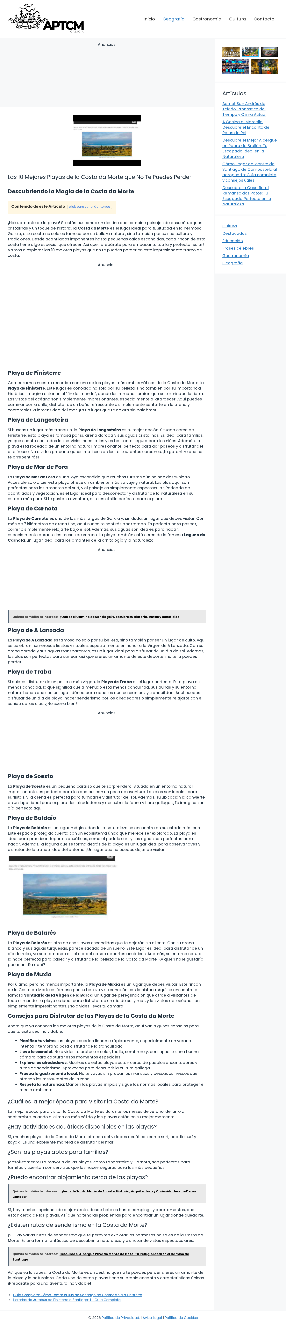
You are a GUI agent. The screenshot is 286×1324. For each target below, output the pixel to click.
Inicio (149, 19)
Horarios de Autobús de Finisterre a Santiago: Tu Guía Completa (67, 1300)
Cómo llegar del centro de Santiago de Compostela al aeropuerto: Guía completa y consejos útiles (249, 172)
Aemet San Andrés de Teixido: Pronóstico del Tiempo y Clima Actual (244, 109)
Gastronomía (206, 19)
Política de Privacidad (120, 1317)
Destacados (234, 233)
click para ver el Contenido (89, 206)
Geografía (174, 19)
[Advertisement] (107, 75)
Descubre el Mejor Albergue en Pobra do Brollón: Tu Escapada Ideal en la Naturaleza (249, 148)
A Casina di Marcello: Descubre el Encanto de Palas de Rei (245, 127)
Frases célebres (238, 248)
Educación (232, 241)
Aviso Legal (152, 1317)
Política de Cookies (181, 1317)
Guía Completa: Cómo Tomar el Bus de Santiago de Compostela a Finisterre (77, 1295)
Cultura (237, 19)
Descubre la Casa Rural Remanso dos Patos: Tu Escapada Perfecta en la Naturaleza (246, 196)
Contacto (264, 19)
